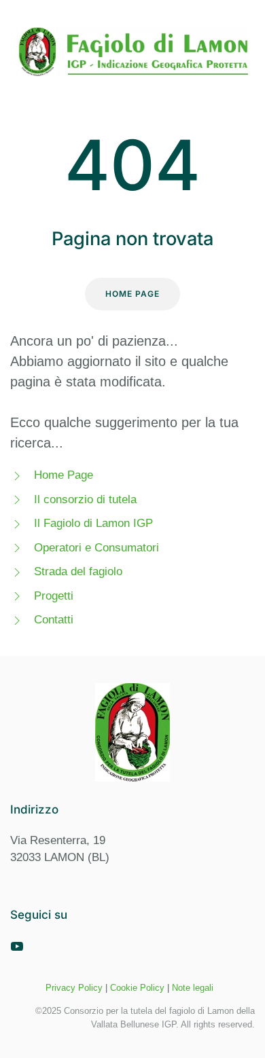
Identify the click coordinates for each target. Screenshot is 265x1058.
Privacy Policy (74, 988)
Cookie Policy (137, 988)
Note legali (192, 988)
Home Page (132, 294)
